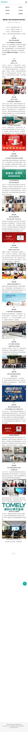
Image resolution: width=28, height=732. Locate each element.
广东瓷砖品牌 (8, 728)
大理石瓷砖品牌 (19, 729)
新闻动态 (7, 7)
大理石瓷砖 (21, 184)
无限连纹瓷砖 (14, 315)
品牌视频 (20, 13)
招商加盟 (23, 160)
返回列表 (14, 553)
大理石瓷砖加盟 (8, 729)
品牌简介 (20, 7)
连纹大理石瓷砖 (21, 728)
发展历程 (7, 10)
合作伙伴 (7, 13)
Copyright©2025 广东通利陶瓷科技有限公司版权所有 (13, 726)
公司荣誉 (20, 10)
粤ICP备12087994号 (14, 727)
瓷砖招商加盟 (15, 730)
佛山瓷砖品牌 (13, 729)
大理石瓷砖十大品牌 (14, 728)
